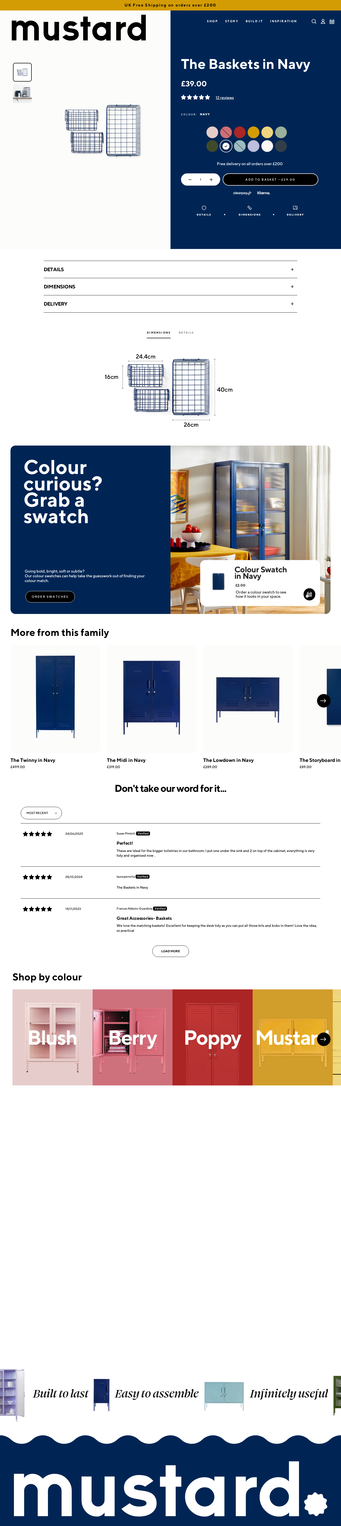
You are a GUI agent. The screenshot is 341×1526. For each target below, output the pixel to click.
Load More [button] (170, 951)
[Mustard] (293, 1037)
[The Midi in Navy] (151, 699)
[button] (212, 21)
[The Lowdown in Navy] (248, 699)
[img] (37, 833)
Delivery (55, 304)
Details (54, 269)
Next (324, 700)
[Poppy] (212, 1037)
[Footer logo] (170, 1489)
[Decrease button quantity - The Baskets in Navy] (189, 179)
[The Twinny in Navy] (55, 699)
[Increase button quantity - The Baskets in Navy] (212, 179)
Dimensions (59, 286)
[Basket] (332, 21)
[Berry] (133, 1037)
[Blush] (52, 1037)
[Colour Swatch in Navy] (218, 575)
